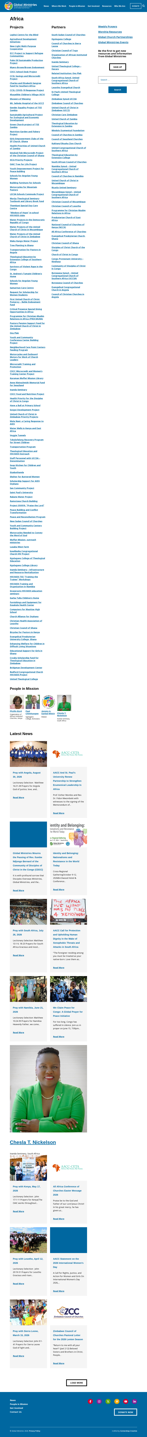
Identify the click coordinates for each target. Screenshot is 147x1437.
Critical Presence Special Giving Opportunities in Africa (26, 310)
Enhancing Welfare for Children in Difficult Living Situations (27, 645)
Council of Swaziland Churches (67, 139)
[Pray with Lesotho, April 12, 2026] (28, 1240)
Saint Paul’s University (21, 492)
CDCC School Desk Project (23, 71)
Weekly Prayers (107, 26)
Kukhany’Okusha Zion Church (66, 143)
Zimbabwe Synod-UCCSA (64, 99)
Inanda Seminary (18, 389)
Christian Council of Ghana (23, 628)
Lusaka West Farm (19, 546)
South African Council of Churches (69, 162)
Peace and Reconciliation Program (27, 517)
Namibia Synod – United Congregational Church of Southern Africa (65, 169)
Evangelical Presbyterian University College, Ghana (23, 638)
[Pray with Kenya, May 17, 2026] (28, 1168)
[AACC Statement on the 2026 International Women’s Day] (68, 1240)
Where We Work (59, 6)
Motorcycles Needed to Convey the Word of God (26, 534)
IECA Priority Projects (21, 160)
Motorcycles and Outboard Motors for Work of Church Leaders (24, 357)
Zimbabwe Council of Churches (67, 103)
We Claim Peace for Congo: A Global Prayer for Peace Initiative (68, 1011)
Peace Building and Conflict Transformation (24, 511)
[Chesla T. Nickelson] (64, 703)
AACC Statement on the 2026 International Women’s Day (68, 1263)
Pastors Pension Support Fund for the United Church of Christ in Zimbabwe (27, 326)
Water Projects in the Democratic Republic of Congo (27, 221)
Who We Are (119, 6)
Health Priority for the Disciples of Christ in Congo (26, 399)
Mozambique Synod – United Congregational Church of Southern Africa (66, 194)
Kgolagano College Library (23, 565)
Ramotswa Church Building (24, 501)
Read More (18, 797)
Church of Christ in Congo (65, 254)
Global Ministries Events (113, 42)
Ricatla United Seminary (64, 187)
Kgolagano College (61, 39)
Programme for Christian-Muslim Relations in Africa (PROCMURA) (27, 317)
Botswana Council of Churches (67, 282)
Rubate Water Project (21, 496)
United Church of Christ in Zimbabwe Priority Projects (24, 415)
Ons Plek (14, 333)
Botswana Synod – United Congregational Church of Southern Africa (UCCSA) (65, 276)
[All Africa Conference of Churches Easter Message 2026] (68, 1168)
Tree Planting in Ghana (22, 245)
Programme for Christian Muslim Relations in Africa (69, 211)
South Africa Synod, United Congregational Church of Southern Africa (65, 80)
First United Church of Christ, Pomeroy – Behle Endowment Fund (25, 302)
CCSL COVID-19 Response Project (27, 90)
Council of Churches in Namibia (67, 176)
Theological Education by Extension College (65, 156)
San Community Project (22, 488)
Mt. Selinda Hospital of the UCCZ (27, 103)
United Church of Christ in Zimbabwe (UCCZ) (65, 109)
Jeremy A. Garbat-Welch (48, 712)
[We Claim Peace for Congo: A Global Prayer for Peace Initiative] (68, 989)
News (46, 6)
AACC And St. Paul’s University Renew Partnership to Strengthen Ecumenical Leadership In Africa (67, 780)
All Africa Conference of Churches (69, 231)
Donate (135, 6)
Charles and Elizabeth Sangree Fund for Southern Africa (25, 84)
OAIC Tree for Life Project (23, 164)
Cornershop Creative (128, 1431)
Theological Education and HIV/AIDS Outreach (23, 452)
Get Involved (93, 6)
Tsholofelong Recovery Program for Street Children (27, 441)
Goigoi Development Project (24, 409)
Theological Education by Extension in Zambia (65, 124)
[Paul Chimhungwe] (33, 702)
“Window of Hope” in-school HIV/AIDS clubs (24, 214)
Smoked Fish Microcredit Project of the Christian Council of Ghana (27, 154)
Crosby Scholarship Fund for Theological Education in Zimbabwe (24, 660)
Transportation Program (23, 446)
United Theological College (24, 679)
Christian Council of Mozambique (69, 201)
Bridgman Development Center (26, 667)
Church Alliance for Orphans (24, 616)
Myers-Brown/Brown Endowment (27, 67)
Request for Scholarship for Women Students (24, 293)
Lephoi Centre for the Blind (24, 34)
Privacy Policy (34, 1431)
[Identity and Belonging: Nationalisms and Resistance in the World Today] (68, 834)
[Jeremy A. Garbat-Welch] (48, 702)
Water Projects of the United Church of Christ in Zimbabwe (25, 235)
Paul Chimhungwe (32, 712)
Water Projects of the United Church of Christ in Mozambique (26, 228)
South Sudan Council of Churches (68, 34)
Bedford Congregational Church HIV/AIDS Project (26, 673)
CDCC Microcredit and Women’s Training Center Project (26, 372)
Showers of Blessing (20, 99)
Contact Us (15, 1412)
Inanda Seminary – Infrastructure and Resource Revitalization (27, 571)
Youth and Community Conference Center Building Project (24, 340)
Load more (76, 1382)
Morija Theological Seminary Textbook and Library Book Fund (27, 200)
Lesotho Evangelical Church (66, 87)
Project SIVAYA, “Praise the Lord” (27, 505)
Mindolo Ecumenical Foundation (68, 130)
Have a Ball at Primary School (25, 405)
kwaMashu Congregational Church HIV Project (24, 552)
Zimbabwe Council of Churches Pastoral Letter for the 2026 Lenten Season (68, 1335)
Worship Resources (110, 31)
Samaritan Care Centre (22, 287)
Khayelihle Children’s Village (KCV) (27, 94)
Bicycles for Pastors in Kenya (25, 632)
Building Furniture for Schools (25, 182)
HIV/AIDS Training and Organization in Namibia (22, 585)
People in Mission (77, 6)
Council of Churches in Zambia (67, 134)
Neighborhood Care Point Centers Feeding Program (27, 348)
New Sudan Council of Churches (26, 521)
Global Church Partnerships (115, 37)
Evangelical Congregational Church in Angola (66, 288)
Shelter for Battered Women (25, 476)
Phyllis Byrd (16, 711)
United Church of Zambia (64, 119)
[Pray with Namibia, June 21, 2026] (28, 989)
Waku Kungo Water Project (24, 241)
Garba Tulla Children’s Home (24, 598)
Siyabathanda (17, 472)
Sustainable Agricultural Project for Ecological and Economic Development (26, 117)
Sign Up (117, 67)
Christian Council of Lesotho (66, 206)
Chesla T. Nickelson (62, 714)
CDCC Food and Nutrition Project (27, 394)
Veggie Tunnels (18, 435)
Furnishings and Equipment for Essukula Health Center (25, 603)
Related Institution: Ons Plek (66, 73)
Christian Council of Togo (65, 50)
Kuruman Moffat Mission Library (26, 378)
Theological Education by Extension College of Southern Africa (25, 259)
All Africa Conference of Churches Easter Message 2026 (67, 1190)
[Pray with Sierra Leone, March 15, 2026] (28, 1312)
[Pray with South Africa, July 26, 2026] (28, 912)
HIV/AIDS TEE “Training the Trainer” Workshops (24, 578)
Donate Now (125, 1412)
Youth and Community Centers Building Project (26, 527)
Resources (107, 6)
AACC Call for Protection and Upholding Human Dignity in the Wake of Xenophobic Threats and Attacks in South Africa (66, 938)
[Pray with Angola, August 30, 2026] (28, 754)
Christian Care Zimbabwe (64, 114)
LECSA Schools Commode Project (27, 194)
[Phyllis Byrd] (17, 702)
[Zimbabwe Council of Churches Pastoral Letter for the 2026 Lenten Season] (68, 1312)
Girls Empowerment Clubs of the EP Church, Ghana (26, 140)
